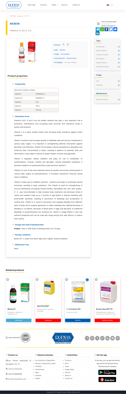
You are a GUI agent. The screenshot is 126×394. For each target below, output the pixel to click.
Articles (67, 372)
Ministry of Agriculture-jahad (45, 363)
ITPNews (38, 366)
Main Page (31, 5)
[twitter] (102, 338)
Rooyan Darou (72, 58)
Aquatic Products (101, 62)
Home (14, 16)
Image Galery (69, 369)
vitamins (62, 50)
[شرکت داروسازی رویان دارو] (14, 5)
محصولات (20, 16)
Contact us (76, 5)
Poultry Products (101, 50)
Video (67, 366)
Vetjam (37, 378)
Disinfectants (100, 47)
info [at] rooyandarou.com (17, 379)
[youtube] (118, 338)
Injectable (99, 85)
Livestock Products (102, 54)
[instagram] (92, 338)
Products (43, 5)
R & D (67, 363)
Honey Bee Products (102, 67)
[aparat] (112, 338)
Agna (37, 372)
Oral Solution (65, 54)
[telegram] (87, 338)
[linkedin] (107, 338)
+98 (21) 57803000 (15, 369)
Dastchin (38, 375)
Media (54, 5)
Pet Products (100, 59)
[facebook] (97, 338)
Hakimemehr (39, 369)
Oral (97, 81)
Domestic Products (102, 99)
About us (64, 5)
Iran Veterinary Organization (45, 360)
